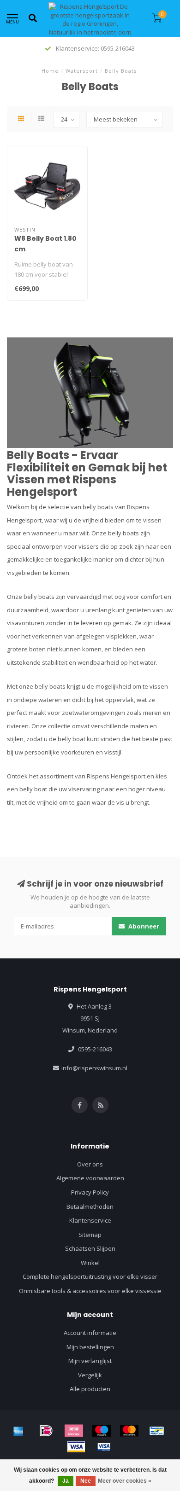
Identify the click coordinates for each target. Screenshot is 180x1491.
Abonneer (143, 926)
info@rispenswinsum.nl (94, 1068)
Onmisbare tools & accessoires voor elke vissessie (90, 1291)
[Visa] (76, 1447)
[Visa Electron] (103, 1447)
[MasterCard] (129, 1431)
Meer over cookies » (124, 1481)
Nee (85, 1481)
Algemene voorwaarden (90, 1178)
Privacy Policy (90, 1192)
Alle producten (90, 1389)
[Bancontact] (156, 1431)
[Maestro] (101, 1431)
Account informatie (90, 1333)
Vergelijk (90, 1375)
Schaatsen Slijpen (90, 1248)
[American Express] (18, 1431)
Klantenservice (90, 1220)
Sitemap (90, 1234)
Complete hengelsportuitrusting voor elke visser (90, 1276)
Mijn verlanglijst (90, 1361)
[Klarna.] (73, 1431)
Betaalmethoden (90, 1206)
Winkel (90, 1263)
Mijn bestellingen (90, 1347)
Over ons (90, 1164)
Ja (65, 1481)
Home (50, 70)
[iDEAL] (46, 1431)
